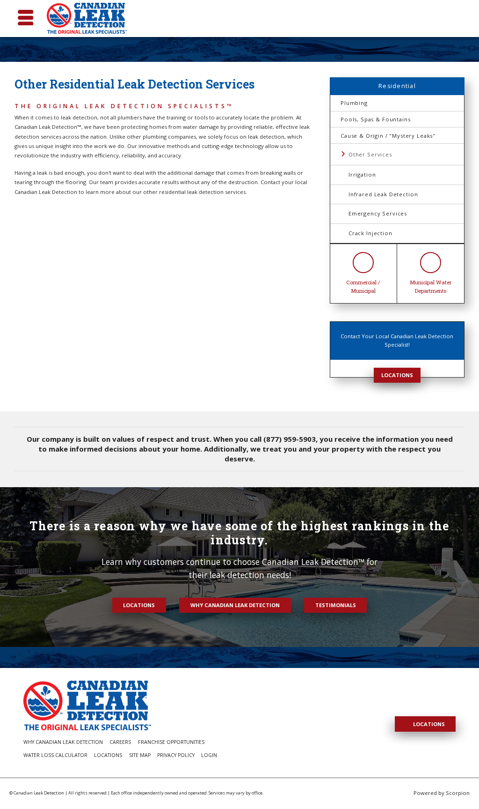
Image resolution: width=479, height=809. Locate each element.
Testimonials (335, 605)
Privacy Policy (176, 755)
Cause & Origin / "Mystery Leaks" (388, 135)
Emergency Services (377, 213)
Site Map (140, 755)
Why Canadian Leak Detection (235, 605)
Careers (120, 742)
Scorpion (458, 792)
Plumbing (354, 102)
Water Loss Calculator (55, 755)
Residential (397, 86)
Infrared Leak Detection (383, 194)
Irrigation (362, 174)
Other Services (370, 154)
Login (209, 755)
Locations (397, 375)
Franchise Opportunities (171, 742)
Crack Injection (370, 233)
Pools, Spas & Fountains (375, 119)
